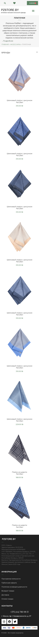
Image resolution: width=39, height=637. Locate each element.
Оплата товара (7, 599)
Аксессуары (15, 44)
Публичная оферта (9, 583)
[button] (4, 3)
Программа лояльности (11, 579)
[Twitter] (15, 621)
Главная (5, 44)
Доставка (5, 595)
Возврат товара (8, 591)
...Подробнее (7, 41)
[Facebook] (9, 621)
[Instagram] (4, 621)
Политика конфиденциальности (14, 587)
